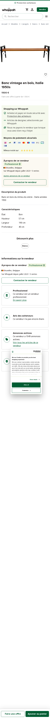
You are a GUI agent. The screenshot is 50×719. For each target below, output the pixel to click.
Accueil (4, 24)
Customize (25, 390)
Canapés (25, 24)
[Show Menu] (46, 16)
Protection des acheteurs (19, 116)
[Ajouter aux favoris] (45, 74)
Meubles (14, 24)
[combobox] (24, 16)
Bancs (34, 24)
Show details (33, 379)
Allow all (26, 384)
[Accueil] (12, 9)
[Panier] (27, 9)
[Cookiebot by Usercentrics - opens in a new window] (33, 351)
